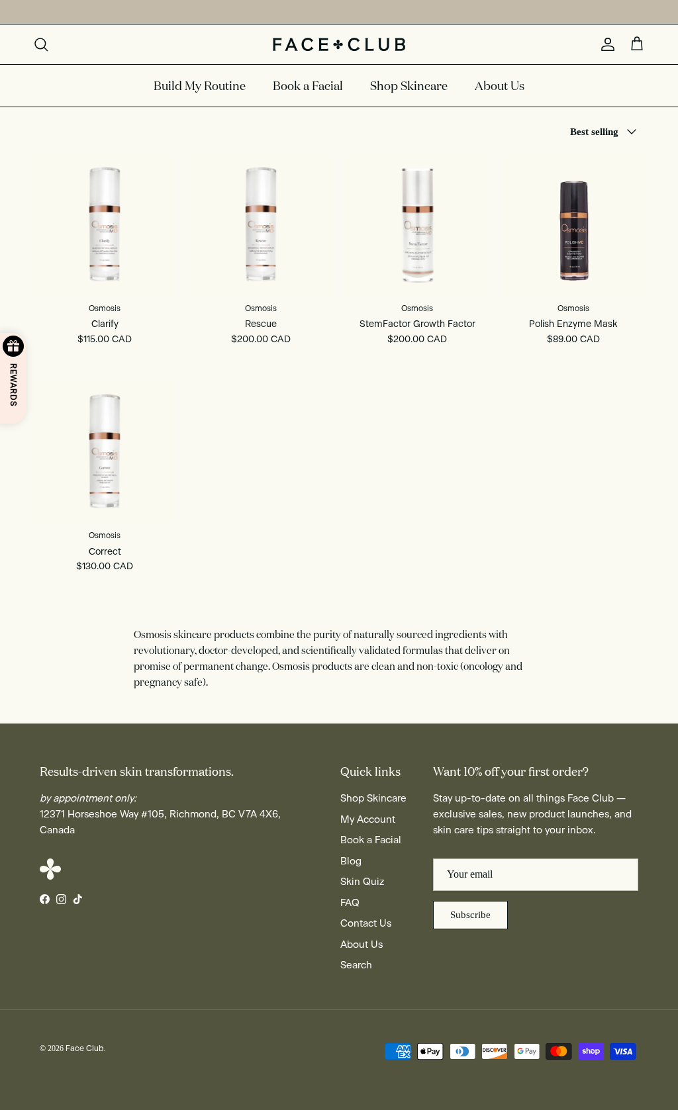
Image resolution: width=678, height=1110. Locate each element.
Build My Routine (200, 85)
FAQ (350, 903)
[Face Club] (339, 44)
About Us (499, 85)
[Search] (41, 44)
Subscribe (470, 914)
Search (356, 965)
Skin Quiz (362, 882)
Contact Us (365, 924)
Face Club (84, 1048)
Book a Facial (308, 85)
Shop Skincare (409, 85)
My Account (367, 820)
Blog (351, 861)
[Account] (605, 44)
